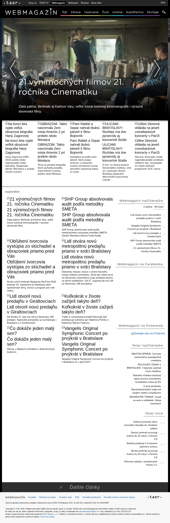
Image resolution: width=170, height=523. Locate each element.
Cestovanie (91, 12)
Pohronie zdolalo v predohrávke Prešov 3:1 (140, 463)
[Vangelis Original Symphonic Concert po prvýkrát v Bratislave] (88, 333)
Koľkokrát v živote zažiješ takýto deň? (87, 309)
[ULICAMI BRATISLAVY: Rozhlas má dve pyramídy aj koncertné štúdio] (117, 132)
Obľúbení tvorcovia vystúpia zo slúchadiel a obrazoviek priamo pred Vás (31, 269)
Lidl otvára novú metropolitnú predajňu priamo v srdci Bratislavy (86, 261)
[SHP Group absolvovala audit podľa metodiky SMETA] (88, 204)
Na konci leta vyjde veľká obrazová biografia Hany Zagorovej (19, 146)
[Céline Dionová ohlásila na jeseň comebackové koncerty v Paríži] (150, 130)
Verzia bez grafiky (47, 517)
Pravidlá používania (92, 497)
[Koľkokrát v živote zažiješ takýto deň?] (88, 299)
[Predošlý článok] (13, 68)
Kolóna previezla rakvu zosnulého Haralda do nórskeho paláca (140, 425)
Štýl (64, 12)
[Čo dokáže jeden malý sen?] (33, 331)
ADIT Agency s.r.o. (50, 514)
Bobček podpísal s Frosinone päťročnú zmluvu (142, 445)
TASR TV (43, 3)
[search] (163, 12)
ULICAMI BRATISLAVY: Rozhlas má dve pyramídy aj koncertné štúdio (114, 152)
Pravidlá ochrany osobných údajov (119, 497)
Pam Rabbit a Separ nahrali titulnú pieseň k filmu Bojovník (85, 146)
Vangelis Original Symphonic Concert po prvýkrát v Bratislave (85, 349)
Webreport (73, 3)
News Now (96, 3)
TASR (17, 509)
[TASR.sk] (12, 3)
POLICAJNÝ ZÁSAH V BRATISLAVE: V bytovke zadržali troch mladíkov (144, 367)
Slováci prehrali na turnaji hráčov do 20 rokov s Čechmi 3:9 (142, 435)
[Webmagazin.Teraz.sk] (15, 498)
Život (105, 12)
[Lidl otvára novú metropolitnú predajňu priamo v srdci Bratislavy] (88, 246)
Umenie (117, 12)
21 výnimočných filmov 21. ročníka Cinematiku (30, 212)
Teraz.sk (32, 3)
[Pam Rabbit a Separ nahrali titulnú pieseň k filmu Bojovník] (85, 130)
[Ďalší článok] (157, 68)
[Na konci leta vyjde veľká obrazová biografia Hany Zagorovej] (20, 130)
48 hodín (159, 206)
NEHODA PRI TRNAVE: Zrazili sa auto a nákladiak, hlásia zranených (145, 400)
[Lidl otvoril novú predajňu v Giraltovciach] (33, 299)
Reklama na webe (47, 497)
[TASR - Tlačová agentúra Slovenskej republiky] (154, 497)
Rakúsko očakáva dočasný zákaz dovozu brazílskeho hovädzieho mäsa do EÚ (147, 378)
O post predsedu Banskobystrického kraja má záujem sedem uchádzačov (146, 389)
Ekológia (153, 12)
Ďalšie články (85, 487)
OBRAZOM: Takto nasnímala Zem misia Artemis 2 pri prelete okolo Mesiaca (51, 152)
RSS (163, 2)
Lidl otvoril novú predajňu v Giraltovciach (32, 309)
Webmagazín (58, 3)
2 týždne (147, 206)
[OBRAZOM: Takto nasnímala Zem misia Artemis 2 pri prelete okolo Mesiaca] (53, 132)
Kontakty (32, 497)
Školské (85, 3)
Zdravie (76, 12)
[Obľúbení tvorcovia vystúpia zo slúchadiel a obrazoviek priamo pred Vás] (33, 249)
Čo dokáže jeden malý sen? (29, 342)
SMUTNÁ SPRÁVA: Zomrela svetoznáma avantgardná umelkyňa (146, 357)
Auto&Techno (135, 12)
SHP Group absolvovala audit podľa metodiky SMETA (86, 219)
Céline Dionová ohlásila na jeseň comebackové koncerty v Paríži (147, 146)
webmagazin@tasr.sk (90, 511)
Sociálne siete (65, 497)
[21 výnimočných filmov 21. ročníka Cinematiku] (33, 202)
